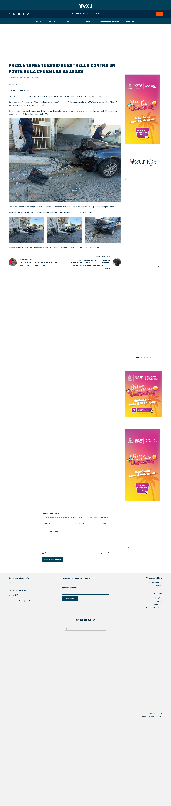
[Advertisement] (85, 41)
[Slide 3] (144, 357)
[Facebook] (9, 14)
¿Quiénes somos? (155, 583)
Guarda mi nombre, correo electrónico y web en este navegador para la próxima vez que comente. (77, 553)
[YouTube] (23, 14)
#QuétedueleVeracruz (109, 21)
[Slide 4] (147, 357)
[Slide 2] (140, 357)
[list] (143, 266)
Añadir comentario (51, 531)
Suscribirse (70, 598)
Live (159, 14)
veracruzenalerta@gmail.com (21, 601)
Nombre (47, 523)
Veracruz (35, 77)
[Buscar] (11, 21)
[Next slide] (158, 266)
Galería (68, 21)
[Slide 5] (150, 357)
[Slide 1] (136, 357)
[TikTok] (28, 14)
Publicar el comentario (52, 559)
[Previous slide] (128, 266)
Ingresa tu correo (69, 588)
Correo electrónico (81, 523)
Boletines (130, 21)
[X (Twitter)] (14, 14)
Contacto (158, 586)
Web (105, 523)
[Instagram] (19, 14)
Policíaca (52, 21)
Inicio (38, 21)
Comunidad (85, 21)
